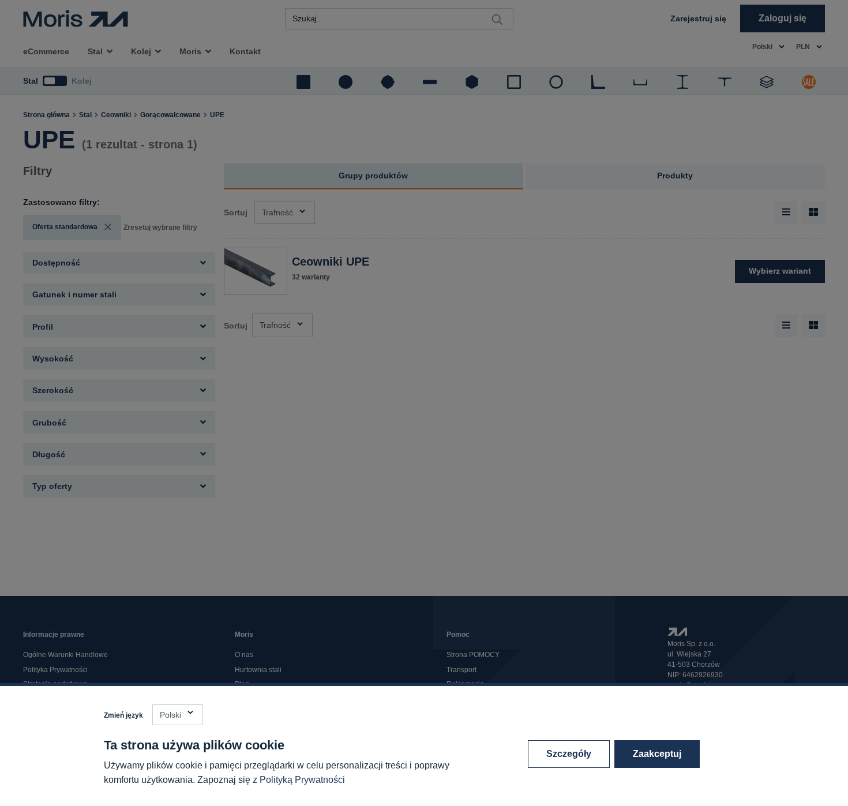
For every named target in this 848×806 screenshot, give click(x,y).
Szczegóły (568, 754)
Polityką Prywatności (302, 780)
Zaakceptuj (657, 754)
